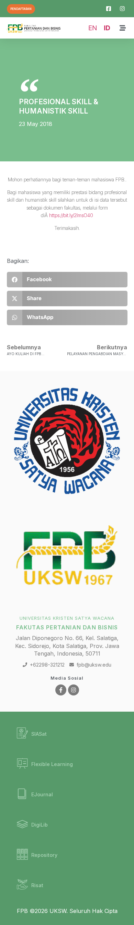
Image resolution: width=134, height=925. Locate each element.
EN (92, 28)
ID (107, 28)
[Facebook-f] (60, 689)
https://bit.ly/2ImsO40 (71, 215)
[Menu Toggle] (122, 28)
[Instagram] (73, 689)
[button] (67, 279)
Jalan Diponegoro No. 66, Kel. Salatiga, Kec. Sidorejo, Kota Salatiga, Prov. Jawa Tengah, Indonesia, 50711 (67, 646)
